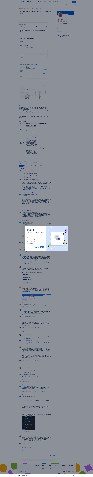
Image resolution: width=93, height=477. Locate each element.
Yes (26, 475)
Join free (42, 247)
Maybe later (36, 247)
